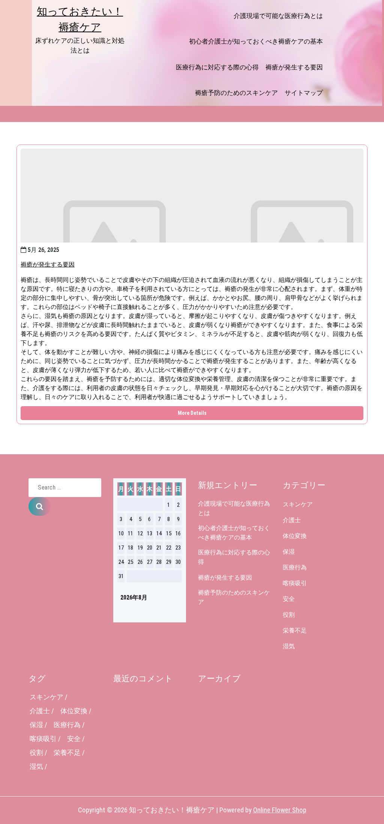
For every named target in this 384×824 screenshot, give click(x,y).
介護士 (292, 520)
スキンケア (298, 504)
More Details (192, 413)
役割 (289, 614)
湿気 (289, 646)
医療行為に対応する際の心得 (217, 67)
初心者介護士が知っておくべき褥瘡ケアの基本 (256, 41)
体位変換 (295, 535)
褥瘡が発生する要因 (294, 67)
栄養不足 (295, 630)
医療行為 (295, 567)
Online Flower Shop (279, 810)
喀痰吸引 (295, 583)
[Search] (39, 506)
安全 (289, 599)
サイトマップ (304, 92)
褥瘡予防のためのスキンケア (236, 92)
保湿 (289, 551)
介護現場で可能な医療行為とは (278, 16)
